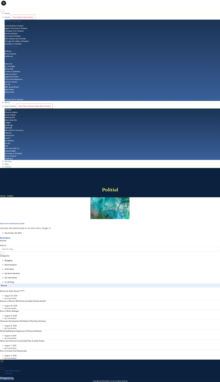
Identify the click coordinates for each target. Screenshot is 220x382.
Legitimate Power (11, 77)
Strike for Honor (11, 74)
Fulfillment (9, 56)
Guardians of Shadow (13, 44)
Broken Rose (9, 92)
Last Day (8, 110)
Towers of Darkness (12, 71)
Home (2, 196)
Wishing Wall (10, 117)
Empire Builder (10, 151)
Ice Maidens (9, 141)
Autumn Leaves (11, 82)
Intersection (9, 135)
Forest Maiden (10, 115)
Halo (6, 146)
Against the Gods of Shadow (16, 28)
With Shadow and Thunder (15, 39)
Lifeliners (8, 51)
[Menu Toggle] (2, 11)
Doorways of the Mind (13, 153)
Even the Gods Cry (12, 148)
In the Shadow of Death (14, 26)
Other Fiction (10, 59)
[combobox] (110, 249)
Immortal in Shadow (13, 36)
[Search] (2, 253)
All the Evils (9, 69)
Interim (7, 138)
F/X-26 (7, 84)
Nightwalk (8, 128)
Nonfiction (9, 95)
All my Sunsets (10, 54)
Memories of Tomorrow (14, 130)
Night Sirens (9, 89)
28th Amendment (12, 87)
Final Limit (8, 64)
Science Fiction (11, 46)
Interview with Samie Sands (12, 223)
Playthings (9, 125)
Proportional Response (13, 79)
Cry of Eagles (10, 66)
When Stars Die (11, 120)
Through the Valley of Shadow (17, 41)
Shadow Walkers (11, 112)
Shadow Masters (11, 33)
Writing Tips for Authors (14, 99)
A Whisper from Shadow (14, 31)
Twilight (8, 122)
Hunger (7, 143)
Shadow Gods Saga (13, 21)
